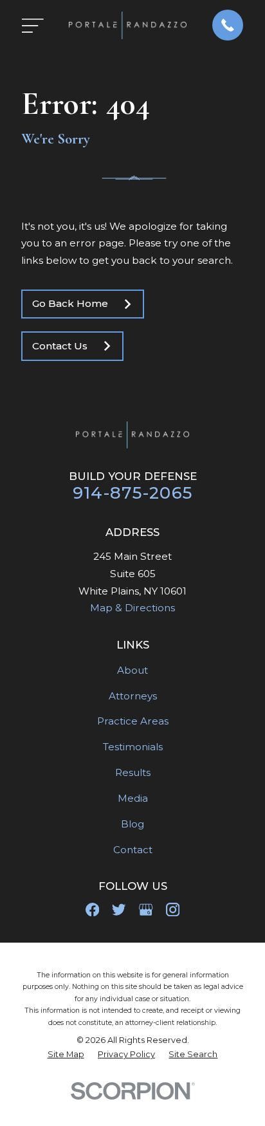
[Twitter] (118, 909)
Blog (132, 824)
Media (133, 798)
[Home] (128, 25)
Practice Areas (133, 721)
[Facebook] (92, 909)
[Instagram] (172, 909)
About (132, 670)
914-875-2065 (133, 493)
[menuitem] (66, 1055)
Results (133, 772)
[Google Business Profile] (145, 909)
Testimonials (133, 747)
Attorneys (133, 696)
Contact (132, 850)
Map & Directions (132, 608)
